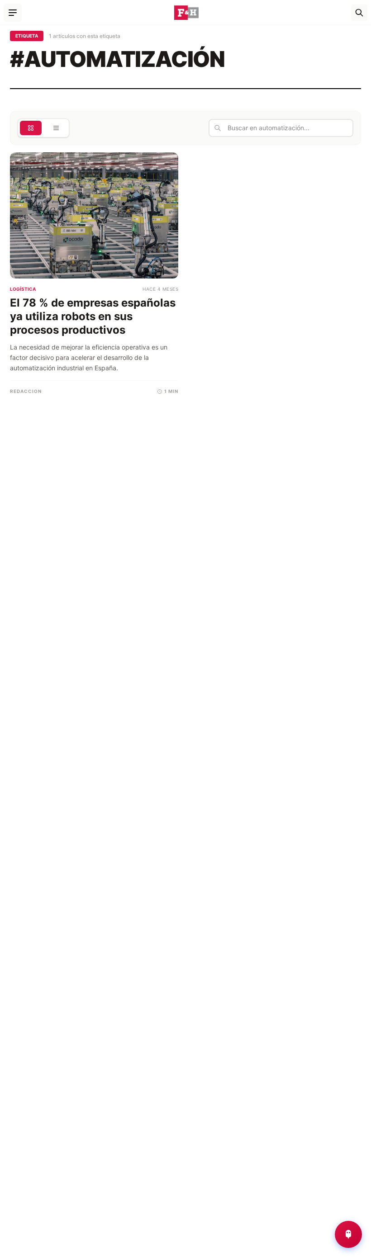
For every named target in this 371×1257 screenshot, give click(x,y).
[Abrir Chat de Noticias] (348, 1234)
